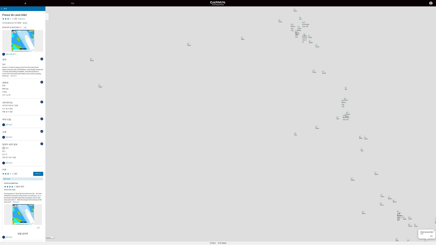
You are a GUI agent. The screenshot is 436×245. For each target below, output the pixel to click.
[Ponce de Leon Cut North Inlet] (382, 204)
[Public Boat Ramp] (299, 27)
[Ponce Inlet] (399, 212)
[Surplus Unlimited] (280, 20)
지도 (72, 3)
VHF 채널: (5, 89)
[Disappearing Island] (410, 225)
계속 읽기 (14, 76)
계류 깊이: (5, 157)
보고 (38, 227)
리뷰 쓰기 (38, 174)
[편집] (41, 59)
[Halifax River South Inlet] (404, 218)
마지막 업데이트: (8, 23)
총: (3, 151)
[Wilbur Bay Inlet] (361, 137)
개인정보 (213, 243)
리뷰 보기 (21, 19)
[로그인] (430, 4)
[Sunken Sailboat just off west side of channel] (310, 36)
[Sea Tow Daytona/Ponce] (296, 134)
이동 (25, 27)
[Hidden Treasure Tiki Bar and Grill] (352, 179)
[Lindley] (317, 46)
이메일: (4, 92)
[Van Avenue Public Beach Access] (346, 88)
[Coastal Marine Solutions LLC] (317, 127)
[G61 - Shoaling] (362, 150)
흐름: (4, 112)
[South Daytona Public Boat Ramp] (314, 71)
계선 (7, 148)
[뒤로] (2, 8)
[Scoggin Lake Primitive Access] (92, 59)
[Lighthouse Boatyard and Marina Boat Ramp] (410, 218)
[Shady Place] (311, 41)
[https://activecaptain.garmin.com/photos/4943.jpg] (22, 41)
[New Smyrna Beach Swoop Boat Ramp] (397, 239)
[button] (433, 234)
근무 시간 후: (6, 95)
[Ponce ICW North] (382, 195)
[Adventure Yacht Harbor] (366, 138)
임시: (4, 154)
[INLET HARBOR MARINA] (394, 201)
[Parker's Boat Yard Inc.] (189, 44)
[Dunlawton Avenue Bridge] (348, 113)
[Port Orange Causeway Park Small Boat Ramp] (338, 118)
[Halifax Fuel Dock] (299, 29)
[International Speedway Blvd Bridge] (295, 10)
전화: (4, 85)
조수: (4, 108)
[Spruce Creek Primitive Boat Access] (364, 212)
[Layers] (432, 10)
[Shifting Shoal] (390, 198)
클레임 (25, 23)
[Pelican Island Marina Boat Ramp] (346, 99)
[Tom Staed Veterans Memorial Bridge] (301, 18)
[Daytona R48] (324, 72)
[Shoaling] (376, 173)
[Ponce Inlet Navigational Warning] (416, 225)
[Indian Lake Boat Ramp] (100, 86)
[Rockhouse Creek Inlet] (409, 241)
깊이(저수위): (6, 105)
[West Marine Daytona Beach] (243, 38)
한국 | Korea (222, 243)
